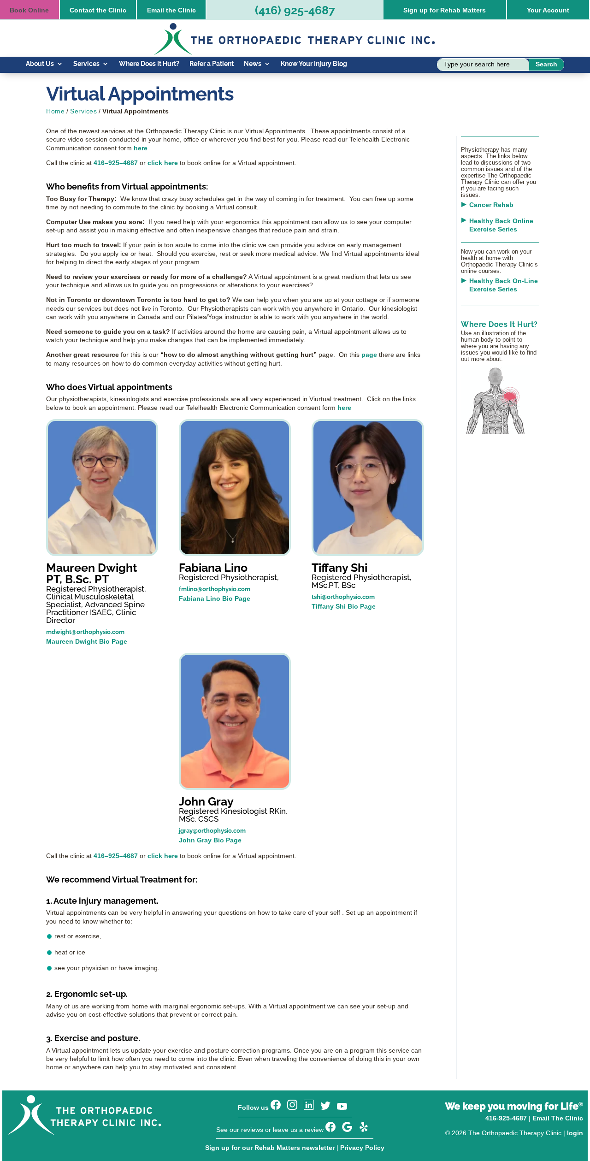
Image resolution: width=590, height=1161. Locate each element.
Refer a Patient (211, 63)
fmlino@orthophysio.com (214, 589)
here (141, 148)
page (369, 354)
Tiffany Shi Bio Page (344, 606)
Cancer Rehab (491, 204)
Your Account (548, 10)
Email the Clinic (171, 10)
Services (86, 63)
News (252, 63)
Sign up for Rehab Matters (444, 10)
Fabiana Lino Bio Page (214, 598)
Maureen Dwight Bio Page (86, 641)
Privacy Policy (362, 1147)
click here (163, 162)
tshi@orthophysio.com (343, 596)
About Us (40, 63)
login (575, 1133)
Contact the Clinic (98, 10)
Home (55, 111)
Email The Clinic (557, 1118)
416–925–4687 (116, 162)
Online (29, 10)
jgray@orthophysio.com (212, 830)
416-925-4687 (506, 1118)
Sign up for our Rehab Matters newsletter (270, 1147)
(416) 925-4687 (295, 10)
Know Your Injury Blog (314, 63)
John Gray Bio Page (210, 840)
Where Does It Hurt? (149, 63)
